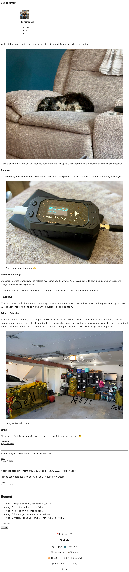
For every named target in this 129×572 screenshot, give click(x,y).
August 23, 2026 (7, 444)
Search (4, 527)
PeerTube (72, 546)
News (3, 482)
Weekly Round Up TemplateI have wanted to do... (39, 518)
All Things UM (75, 558)
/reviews (28, 27)
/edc (27, 30)
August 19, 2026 (7, 484)
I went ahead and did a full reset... (31, 507)
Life (2, 441)
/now (27, 33)
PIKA (64, 569)
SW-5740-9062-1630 (66, 563)
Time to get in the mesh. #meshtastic (33, 514)
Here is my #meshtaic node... (28, 511)
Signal (59, 546)
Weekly (7, 441)
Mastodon (59, 552)
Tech (3, 459)
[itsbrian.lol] (24, 18)
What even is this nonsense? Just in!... (33, 503)
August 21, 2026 (7, 461)
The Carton (56, 558)
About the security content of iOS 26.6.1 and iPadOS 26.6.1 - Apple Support (39, 471)
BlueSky (74, 552)
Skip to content (8, 3)
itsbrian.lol (27, 22)
